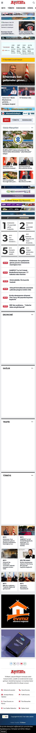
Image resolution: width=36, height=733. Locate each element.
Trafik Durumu (25, 694)
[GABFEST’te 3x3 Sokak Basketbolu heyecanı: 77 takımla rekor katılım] (26, 530)
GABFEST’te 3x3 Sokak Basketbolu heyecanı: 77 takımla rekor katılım (18, 272)
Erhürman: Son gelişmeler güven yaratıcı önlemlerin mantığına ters (19, 263)
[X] (14, 663)
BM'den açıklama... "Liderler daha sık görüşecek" (9, 587)
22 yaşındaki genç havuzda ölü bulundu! (29, 227)
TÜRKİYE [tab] (15, 120)
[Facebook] (11, 663)
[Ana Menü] (2, 3)
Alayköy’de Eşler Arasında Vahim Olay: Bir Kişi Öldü (30, 241)
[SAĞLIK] (32, 368)
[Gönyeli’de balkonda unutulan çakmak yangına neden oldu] (9, 553)
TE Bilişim (23, 722)
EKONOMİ (8, 315)
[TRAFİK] (32, 422)
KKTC (3, 8)
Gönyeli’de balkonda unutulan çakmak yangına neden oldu (8, 565)
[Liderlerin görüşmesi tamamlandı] (26, 577)
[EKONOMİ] (32, 315)
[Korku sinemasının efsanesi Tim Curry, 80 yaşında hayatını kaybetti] (26, 553)
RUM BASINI (20, 8)
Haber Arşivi (25, 708)
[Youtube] (21, 663)
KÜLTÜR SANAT (25, 560)
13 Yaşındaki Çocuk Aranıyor (12, 60)
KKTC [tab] (7, 120)
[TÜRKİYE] (32, 475)
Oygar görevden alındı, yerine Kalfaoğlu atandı (29, 252)
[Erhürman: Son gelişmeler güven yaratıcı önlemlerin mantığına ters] (9, 530)
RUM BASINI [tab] (27, 120)
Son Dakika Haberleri (9, 708)
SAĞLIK (6, 368)
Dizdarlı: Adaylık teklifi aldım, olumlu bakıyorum (12, 252)
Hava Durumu (26, 690)
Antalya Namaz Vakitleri (7, 695)
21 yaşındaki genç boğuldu (11, 227)
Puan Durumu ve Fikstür (7, 702)
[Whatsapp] (24, 663)
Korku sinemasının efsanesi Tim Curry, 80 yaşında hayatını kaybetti (21, 297)
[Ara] (34, 3)
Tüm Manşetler (26, 701)
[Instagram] (18, 663)
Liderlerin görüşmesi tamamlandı (24, 587)
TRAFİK (6, 422)
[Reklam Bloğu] (18, 14)
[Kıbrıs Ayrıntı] (18, 2)
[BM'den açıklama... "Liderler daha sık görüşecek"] (9, 577)
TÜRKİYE (11, 8)
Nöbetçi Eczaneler (9, 690)
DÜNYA (30, 8)
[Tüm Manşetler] (32, 128)
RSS (6, 716)
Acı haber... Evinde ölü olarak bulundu (12, 240)
